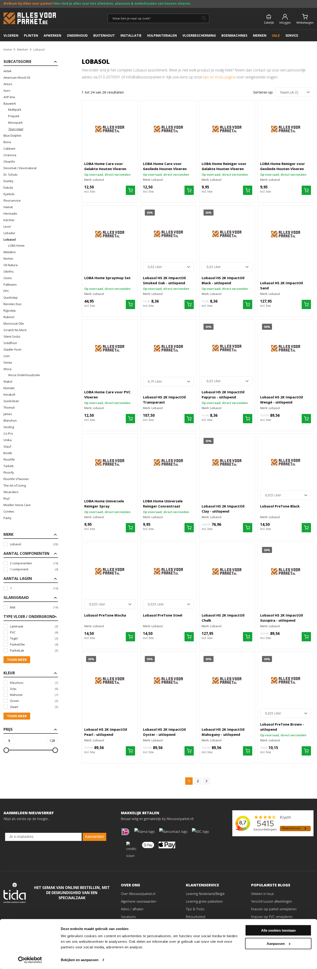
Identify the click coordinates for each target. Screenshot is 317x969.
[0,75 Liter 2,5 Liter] (168, 381)
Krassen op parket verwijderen (274, 909)
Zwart (34, 707)
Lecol (7, 226)
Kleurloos (34, 683)
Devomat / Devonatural (19, 168)
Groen (34, 701)
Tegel (34, 638)
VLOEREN (10, 35)
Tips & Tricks (195, 909)
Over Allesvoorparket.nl (138, 893)
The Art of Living (14, 485)
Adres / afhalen (132, 909)
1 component (34, 569)
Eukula (8, 187)
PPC (6, 291)
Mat (34, 607)
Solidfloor (10, 343)
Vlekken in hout (262, 893)
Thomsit (9, 407)
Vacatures (128, 916)
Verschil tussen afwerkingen (271, 901)
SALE (276, 35)
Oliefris (8, 271)
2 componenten (34, 563)
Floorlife (9, 459)
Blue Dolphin (12, 135)
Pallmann (10, 284)
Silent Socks (11, 336)
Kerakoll (9, 394)
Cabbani (9, 148)
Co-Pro (8, 433)
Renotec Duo (12, 304)
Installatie (131, 35)
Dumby (8, 181)
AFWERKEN (52, 35)
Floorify (8, 472)
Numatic (9, 388)
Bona (7, 142)
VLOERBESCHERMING (199, 35)
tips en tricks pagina (219, 77)
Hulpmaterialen (162, 35)
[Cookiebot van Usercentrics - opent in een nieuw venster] (30, 959)
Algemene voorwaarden (138, 901)
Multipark (14, 109)
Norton (8, 258)
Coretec (8, 511)
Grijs (34, 689)
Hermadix (10, 213)
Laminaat (34, 626)
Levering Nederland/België (205, 893)
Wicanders (11, 492)
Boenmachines (234, 35)
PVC (34, 632)
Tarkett (8, 466)
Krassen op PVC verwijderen (272, 916)
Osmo (7, 278)
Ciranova (9, 155)
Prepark (13, 116)
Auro (6, 90)
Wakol (7, 381)
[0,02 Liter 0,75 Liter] (168, 266)
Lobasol (9, 239)
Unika (7, 440)
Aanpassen (276, 943)
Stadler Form (12, 349)
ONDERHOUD (77, 35)
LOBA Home (16, 245)
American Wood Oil (16, 77)
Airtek (7, 71)
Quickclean (11, 401)
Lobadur (9, 233)
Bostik (7, 453)
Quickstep (10, 297)
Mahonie (34, 695)
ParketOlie (34, 644)
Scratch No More (15, 330)
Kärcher (9, 220)
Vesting (8, 427)
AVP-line (9, 97)
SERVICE (291, 35)
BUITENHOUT (104, 35)
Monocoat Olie (13, 323)
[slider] (6, 750)
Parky (7, 518)
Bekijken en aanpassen (79, 960)
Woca (7, 369)
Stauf (7, 446)
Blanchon (10, 420)
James (7, 414)
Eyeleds (9, 194)
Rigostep (9, 310)
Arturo (7, 84)
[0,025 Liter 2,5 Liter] (285, 495)
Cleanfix (9, 161)
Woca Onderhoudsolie (24, 375)
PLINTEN (31, 35)
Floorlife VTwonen (16, 479)
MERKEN (259, 35)
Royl (6, 498)
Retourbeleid (195, 916)
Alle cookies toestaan (278, 930)
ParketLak (34, 650)
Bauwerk (9, 103)
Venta (7, 362)
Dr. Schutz (10, 174)
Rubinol (8, 317)
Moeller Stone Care (17, 505)
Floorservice (12, 200)
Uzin (6, 356)
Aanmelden (94, 837)
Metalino (9, 252)
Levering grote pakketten (204, 901)
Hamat (8, 207)
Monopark (15, 122)
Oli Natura (10, 265)
